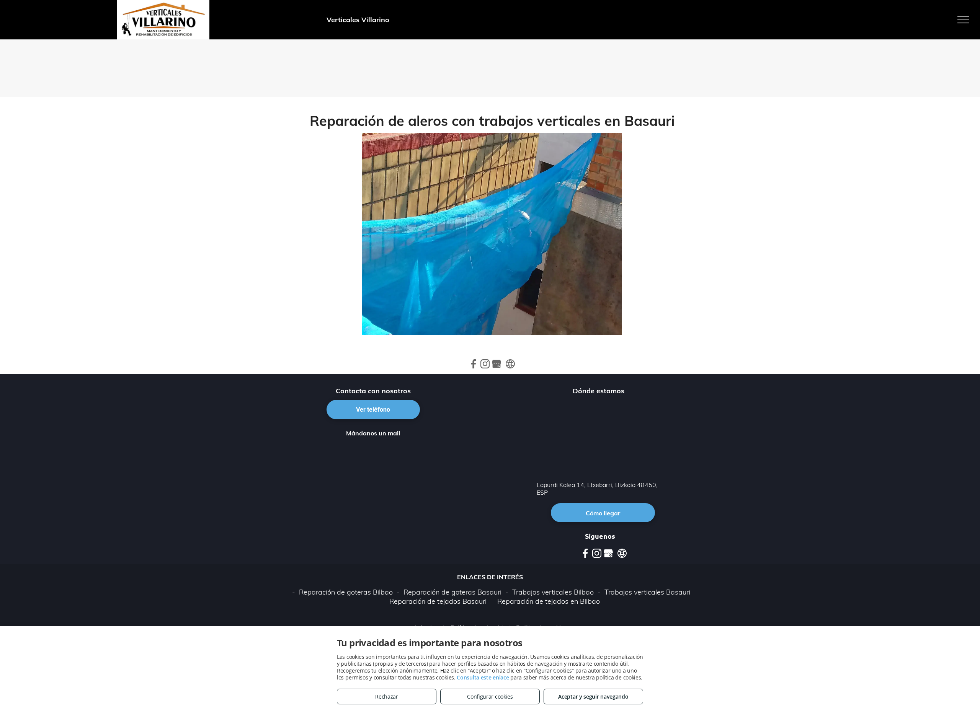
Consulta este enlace (483, 677)
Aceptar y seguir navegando (593, 696)
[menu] (963, 20)
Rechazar (386, 696)
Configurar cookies (490, 696)
